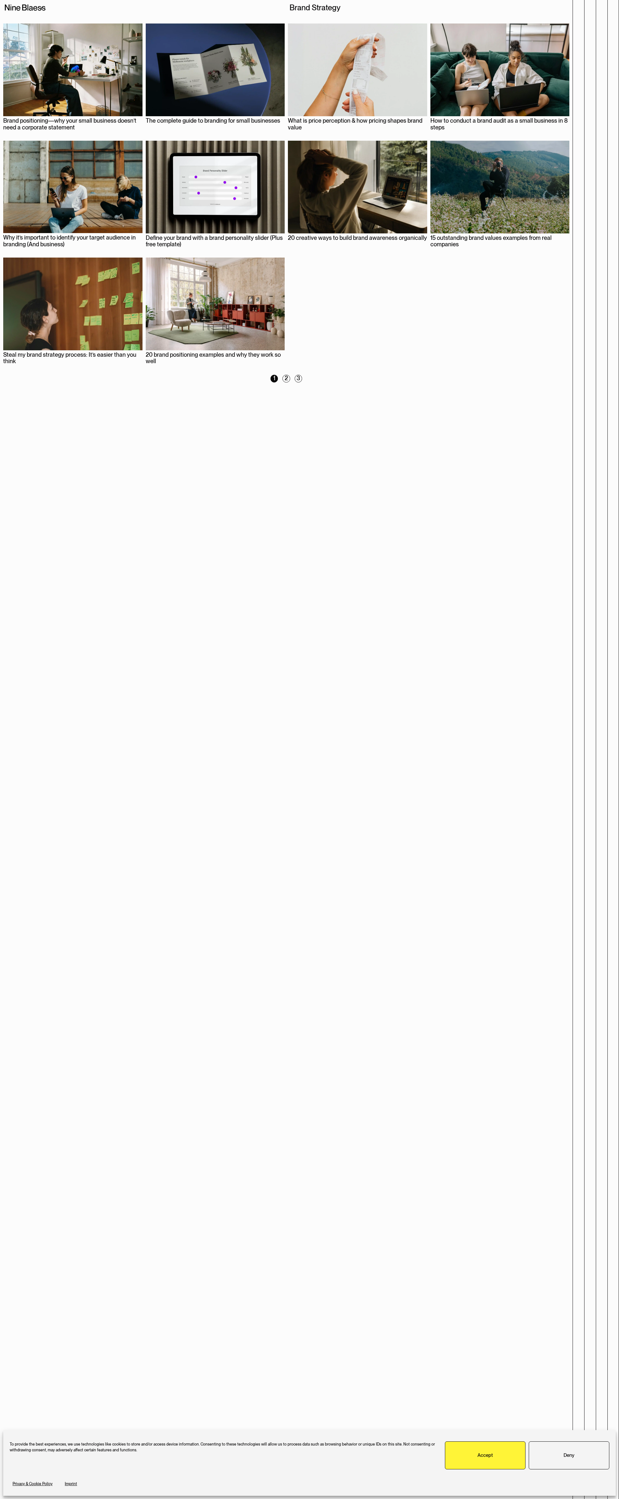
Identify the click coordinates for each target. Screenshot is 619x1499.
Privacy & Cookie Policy (33, 1484)
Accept (485, 1455)
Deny (569, 1455)
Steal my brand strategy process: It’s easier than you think (69, 358)
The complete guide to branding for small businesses (213, 120)
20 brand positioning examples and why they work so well (213, 358)
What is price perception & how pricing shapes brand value (355, 124)
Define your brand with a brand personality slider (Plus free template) (214, 241)
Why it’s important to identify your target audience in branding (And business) (69, 241)
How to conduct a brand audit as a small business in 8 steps (499, 124)
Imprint (71, 1484)
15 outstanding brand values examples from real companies (491, 241)
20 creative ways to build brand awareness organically (357, 237)
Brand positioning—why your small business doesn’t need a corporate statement (69, 124)
